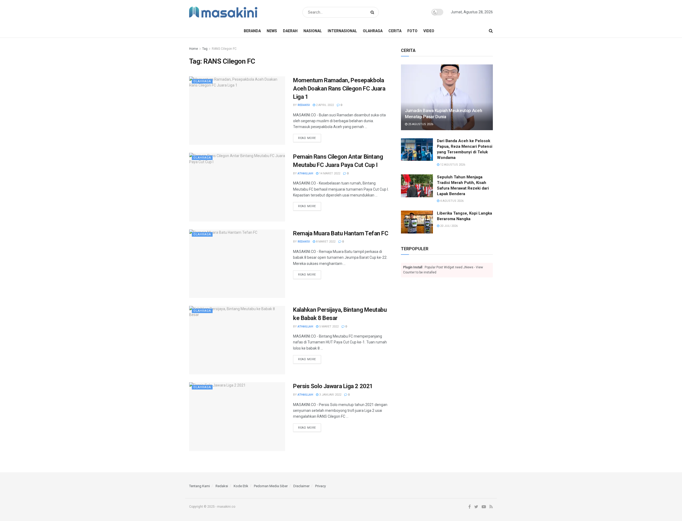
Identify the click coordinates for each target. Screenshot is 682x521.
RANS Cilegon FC (224, 49)
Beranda (252, 31)
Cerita (394, 31)
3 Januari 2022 (329, 394)
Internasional (342, 31)
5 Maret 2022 (328, 326)
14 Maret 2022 (329, 173)
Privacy (320, 486)
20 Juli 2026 (448, 226)
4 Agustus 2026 (451, 201)
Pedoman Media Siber (271, 486)
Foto (412, 31)
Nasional (312, 31)
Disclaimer (301, 486)
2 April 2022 (324, 105)
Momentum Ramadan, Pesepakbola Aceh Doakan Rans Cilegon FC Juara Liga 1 (339, 88)
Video (428, 31)
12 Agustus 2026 (452, 164)
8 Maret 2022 (325, 241)
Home (193, 49)
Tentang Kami (199, 486)
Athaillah (305, 173)
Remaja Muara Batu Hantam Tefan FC (340, 233)
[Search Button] (373, 12)
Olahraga (373, 31)
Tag (205, 49)
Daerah (290, 31)
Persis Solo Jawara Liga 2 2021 (333, 386)
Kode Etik (241, 486)
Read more (307, 138)
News (272, 31)
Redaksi (304, 105)
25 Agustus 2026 (420, 124)
